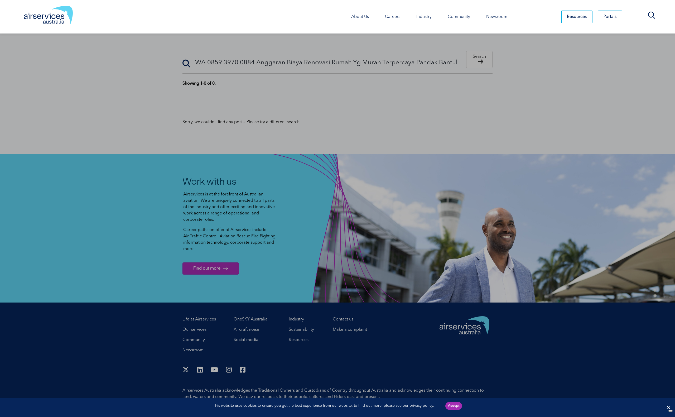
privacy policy (421, 406)
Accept (454, 406)
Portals (610, 17)
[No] (670, 411)
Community (459, 17)
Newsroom (496, 17)
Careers (392, 17)
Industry (424, 17)
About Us (360, 17)
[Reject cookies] (668, 407)
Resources (577, 17)
